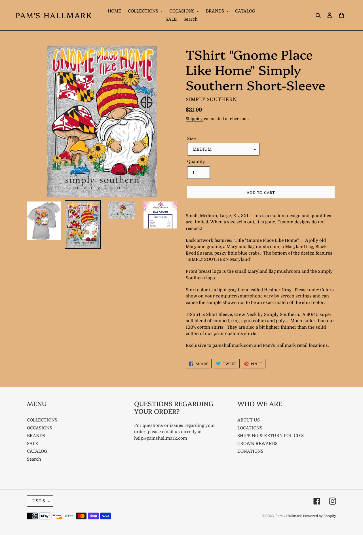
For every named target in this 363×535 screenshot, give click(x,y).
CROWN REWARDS (257, 443)
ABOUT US (248, 420)
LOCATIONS (249, 428)
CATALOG (37, 451)
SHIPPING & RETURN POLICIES (270, 435)
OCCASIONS (39, 428)
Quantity (196, 161)
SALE (32, 443)
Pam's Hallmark (54, 15)
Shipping (194, 118)
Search (34, 459)
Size (191, 138)
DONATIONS (250, 451)
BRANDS (36, 435)
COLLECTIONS (42, 420)
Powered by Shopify (319, 516)
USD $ (38, 500)
